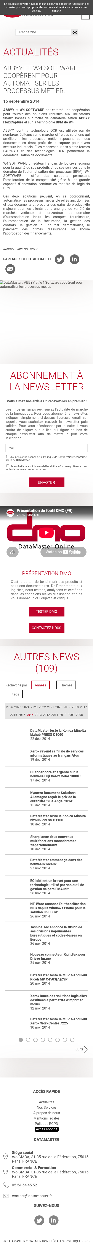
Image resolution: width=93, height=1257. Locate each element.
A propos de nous (46, 1113)
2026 (9, 707)
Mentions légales (46, 1118)
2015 (21, 715)
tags (15, 694)
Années (40, 685)
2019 (67, 707)
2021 (50, 707)
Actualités (46, 1102)
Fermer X (56, 10)
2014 (30, 715)
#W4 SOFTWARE (28, 249)
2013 (38, 715)
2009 (71, 715)
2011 (54, 715)
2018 (75, 707)
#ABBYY (8, 249)
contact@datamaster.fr (32, 1196)
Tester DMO (46, 612)
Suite (79, 1049)
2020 (58, 707)
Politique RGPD (46, 1124)
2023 (34, 707)
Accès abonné (46, 1129)
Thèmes (66, 685)
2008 (79, 715)
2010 (62, 715)
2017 (83, 707)
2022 (42, 707)
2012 (46, 715)
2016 (13, 715)
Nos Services (46, 1107)
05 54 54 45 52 (24, 1185)
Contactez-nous (46, 628)
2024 (25, 707)
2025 (17, 707)
